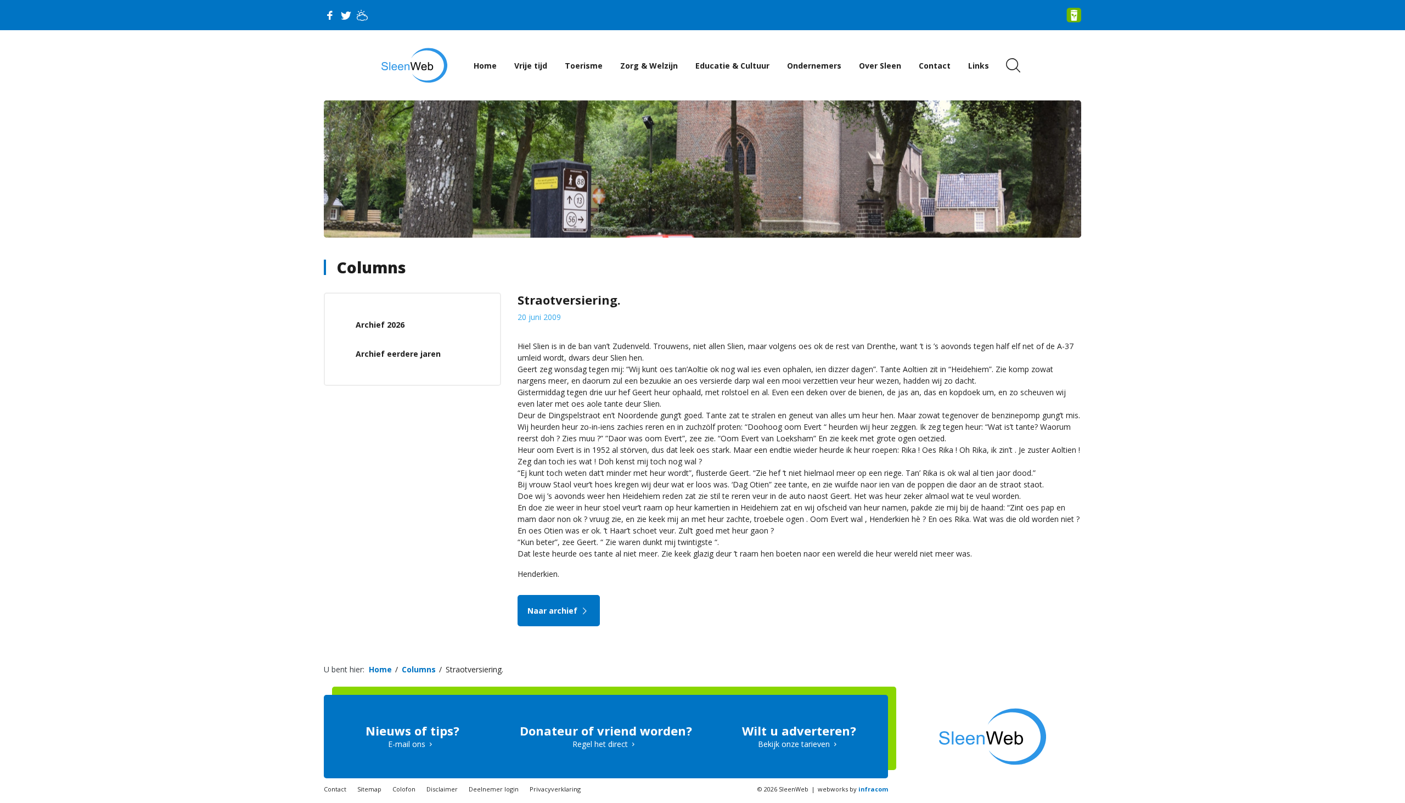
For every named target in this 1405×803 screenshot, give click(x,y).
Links (978, 65)
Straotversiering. (474, 669)
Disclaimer (442, 789)
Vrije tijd (530, 65)
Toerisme (584, 65)
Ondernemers (814, 65)
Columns (371, 267)
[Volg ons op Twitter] (345, 15)
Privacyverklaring (555, 789)
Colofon (403, 789)
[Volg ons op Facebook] (329, 15)
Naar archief (553, 610)
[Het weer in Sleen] (362, 15)
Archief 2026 (380, 324)
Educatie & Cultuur (732, 65)
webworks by (853, 789)
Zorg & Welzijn (649, 65)
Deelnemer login (494, 789)
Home (485, 65)
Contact (935, 65)
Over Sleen (880, 65)
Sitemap (369, 789)
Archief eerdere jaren (398, 354)
